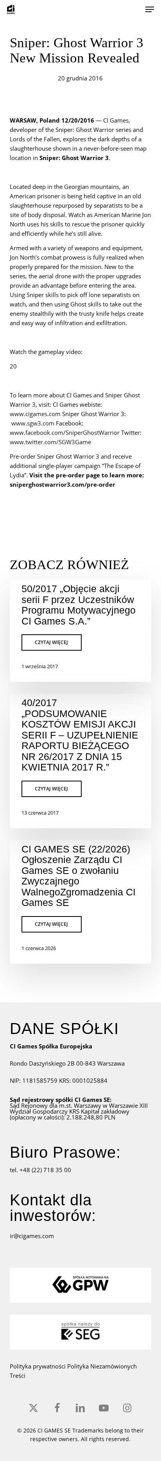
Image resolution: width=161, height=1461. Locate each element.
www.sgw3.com (32, 423)
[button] (149, 9)
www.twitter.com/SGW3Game (50, 442)
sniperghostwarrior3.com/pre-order (62, 484)
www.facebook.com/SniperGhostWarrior (65, 432)
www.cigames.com (35, 414)
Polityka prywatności (38, 1366)
